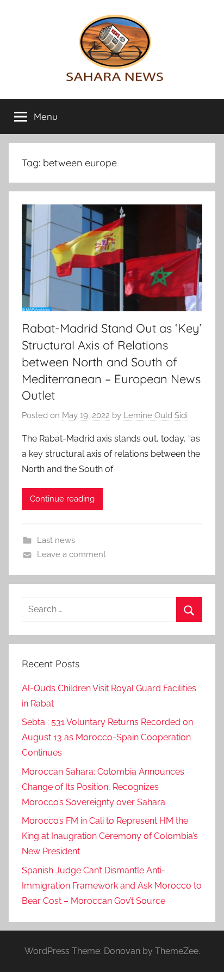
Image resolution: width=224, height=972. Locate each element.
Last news (56, 540)
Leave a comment (71, 554)
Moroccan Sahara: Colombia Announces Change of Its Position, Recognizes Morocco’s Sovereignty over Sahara (103, 786)
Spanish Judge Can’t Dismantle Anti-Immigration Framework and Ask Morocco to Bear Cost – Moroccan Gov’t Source (112, 885)
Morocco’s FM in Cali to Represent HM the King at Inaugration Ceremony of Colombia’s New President (110, 836)
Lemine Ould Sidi (155, 415)
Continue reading (62, 499)
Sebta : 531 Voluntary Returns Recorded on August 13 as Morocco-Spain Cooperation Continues (107, 737)
